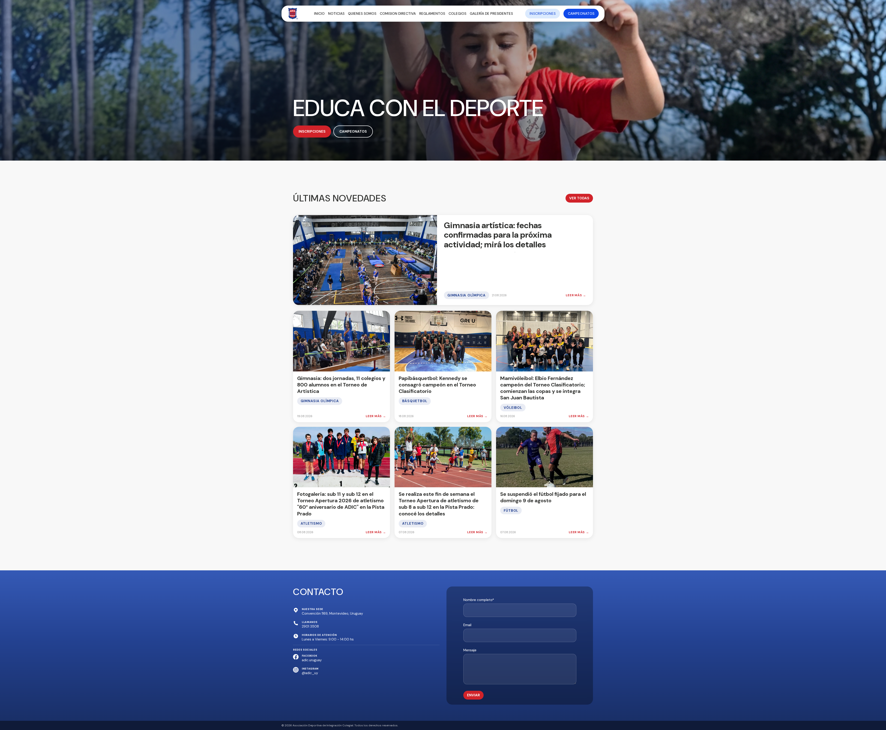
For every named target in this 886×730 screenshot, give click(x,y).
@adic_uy (310, 673)
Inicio (319, 13)
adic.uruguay (312, 660)
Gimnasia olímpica (466, 295)
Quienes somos (362, 13)
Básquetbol (415, 401)
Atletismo (311, 523)
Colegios (457, 13)
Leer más (576, 295)
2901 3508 (310, 626)
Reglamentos (432, 13)
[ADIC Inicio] (293, 13)
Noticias (336, 13)
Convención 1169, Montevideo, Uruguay (332, 613)
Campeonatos (581, 13)
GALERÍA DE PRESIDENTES (491, 13)
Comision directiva (398, 13)
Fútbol (511, 510)
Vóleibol (513, 407)
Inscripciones (543, 13)
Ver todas (579, 198)
